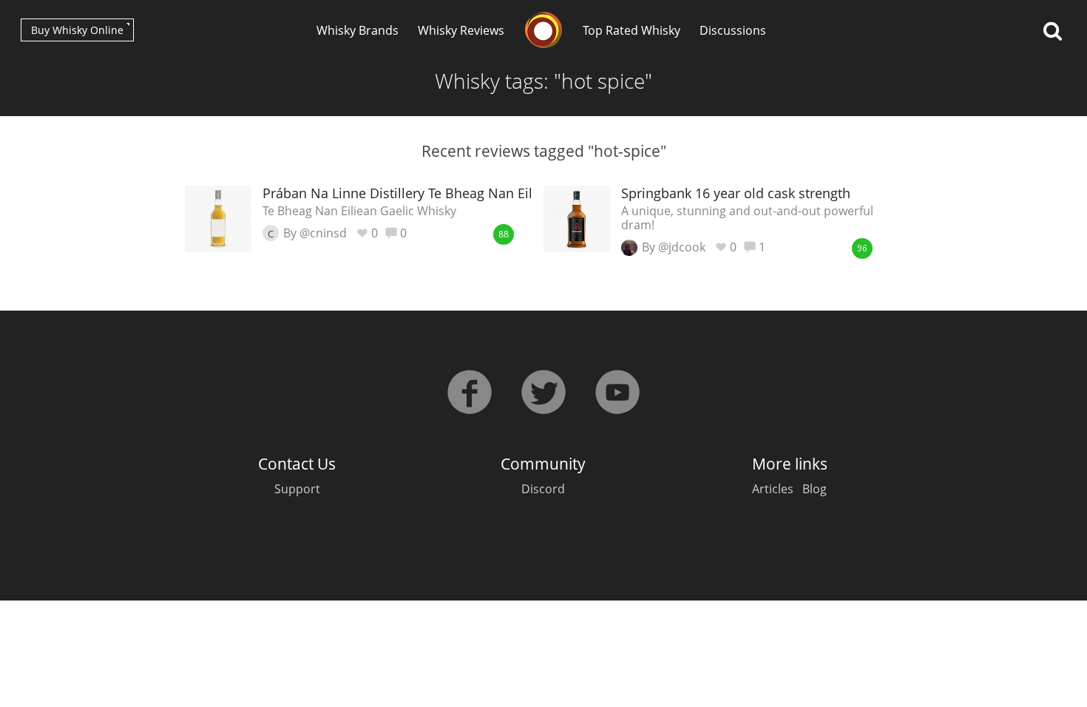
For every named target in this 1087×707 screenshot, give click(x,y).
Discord (543, 489)
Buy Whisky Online (77, 30)
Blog (814, 489)
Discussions (733, 30)
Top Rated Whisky (631, 30)
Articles (772, 489)
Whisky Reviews (461, 30)
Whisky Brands (357, 30)
